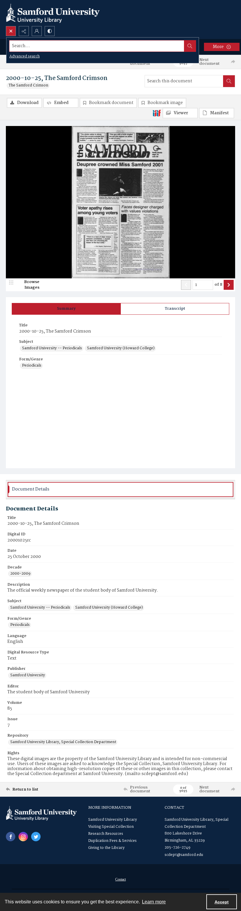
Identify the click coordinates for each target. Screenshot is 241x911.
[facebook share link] (10, 836)
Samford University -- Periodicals (52, 348)
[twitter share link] (36, 836)
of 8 (218, 285)
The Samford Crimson (28, 85)
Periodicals (31, 366)
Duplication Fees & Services (112, 841)
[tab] (66, 308)
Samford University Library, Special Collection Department (63, 742)
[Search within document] (229, 81)
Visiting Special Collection (111, 827)
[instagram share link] (23, 836)
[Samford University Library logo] (53, 13)
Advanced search (24, 56)
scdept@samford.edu (184, 855)
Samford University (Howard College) (121, 348)
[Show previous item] (186, 285)
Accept (222, 902)
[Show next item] (229, 285)
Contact (120, 879)
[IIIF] (156, 113)
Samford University (27, 675)
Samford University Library (112, 820)
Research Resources (105, 834)
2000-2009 (20, 574)
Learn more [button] (154, 901)
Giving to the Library (106, 848)
